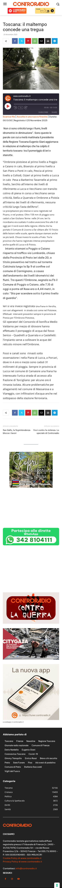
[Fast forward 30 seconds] (25, 107)
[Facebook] (15, 41)
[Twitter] (21, 41)
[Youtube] (18, 878)
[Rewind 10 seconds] (15, 107)
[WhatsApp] (35, 41)
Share (54, 112)
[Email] (41, 41)
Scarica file (9, 116)
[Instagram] (11, 878)
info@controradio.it (26, 868)
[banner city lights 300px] (31, 585)
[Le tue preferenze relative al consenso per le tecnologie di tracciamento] (57, 885)
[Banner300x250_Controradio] (31, 486)
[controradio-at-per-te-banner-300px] (31, 524)
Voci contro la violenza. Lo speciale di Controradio (46, 431)
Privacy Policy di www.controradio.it (22, 861)
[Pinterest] (28, 41)
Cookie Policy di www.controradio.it (22, 858)
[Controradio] (31, 4)
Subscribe (43, 112)
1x (20, 108)
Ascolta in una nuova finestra (32, 116)
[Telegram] (55, 41)
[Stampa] (48, 41)
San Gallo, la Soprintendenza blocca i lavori (16, 431)
